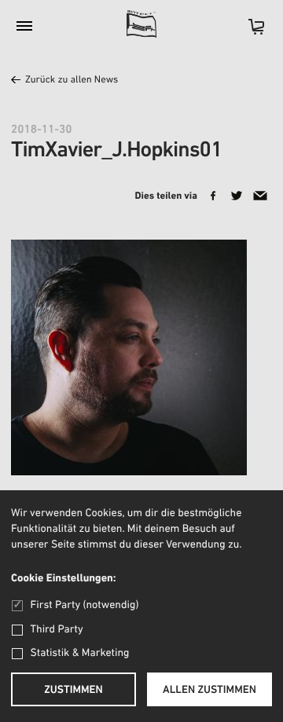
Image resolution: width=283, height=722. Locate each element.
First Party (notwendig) (84, 605)
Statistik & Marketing (80, 653)
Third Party (57, 629)
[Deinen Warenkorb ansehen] (248, 31)
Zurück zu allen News (71, 80)
